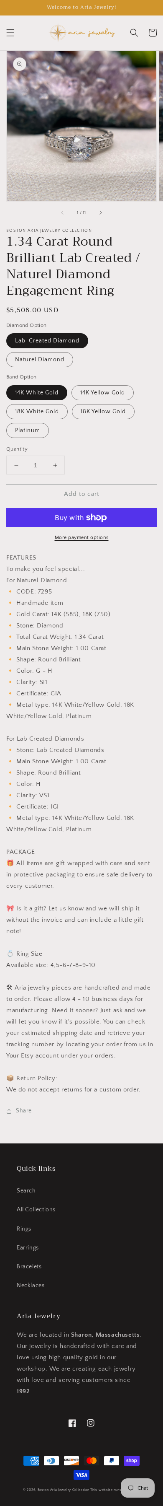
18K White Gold (37, 411)
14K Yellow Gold (102, 392)
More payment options (82, 537)
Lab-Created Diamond (47, 340)
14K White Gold (37, 392)
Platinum (27, 430)
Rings (24, 1229)
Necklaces (30, 1285)
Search (26, 1190)
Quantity (17, 449)
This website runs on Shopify (115, 1490)
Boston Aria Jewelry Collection (63, 1490)
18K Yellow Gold (103, 411)
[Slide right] (100, 213)
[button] (10, 32)
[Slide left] (62, 213)
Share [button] (24, 1110)
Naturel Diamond (39, 359)
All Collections (36, 1209)
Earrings (28, 1247)
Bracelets (29, 1266)
